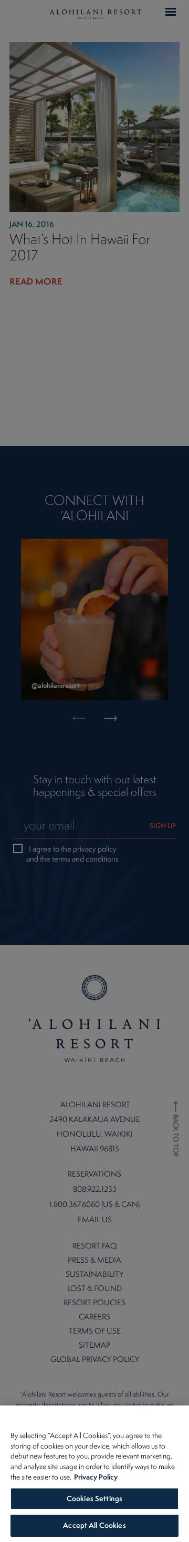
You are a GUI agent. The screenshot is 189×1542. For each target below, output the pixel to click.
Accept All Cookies (94, 1525)
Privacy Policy (96, 1477)
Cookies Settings (94, 1498)
